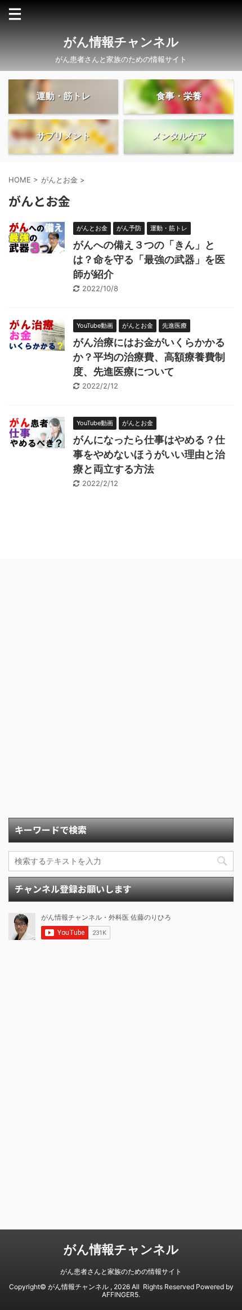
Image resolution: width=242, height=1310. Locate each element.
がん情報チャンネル (121, 41)
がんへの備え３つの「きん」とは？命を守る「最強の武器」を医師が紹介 (149, 259)
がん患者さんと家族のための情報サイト (121, 1271)
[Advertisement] (121, 691)
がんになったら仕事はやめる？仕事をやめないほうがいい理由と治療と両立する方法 (149, 454)
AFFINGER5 (120, 1294)
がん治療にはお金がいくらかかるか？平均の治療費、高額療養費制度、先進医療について (149, 356)
